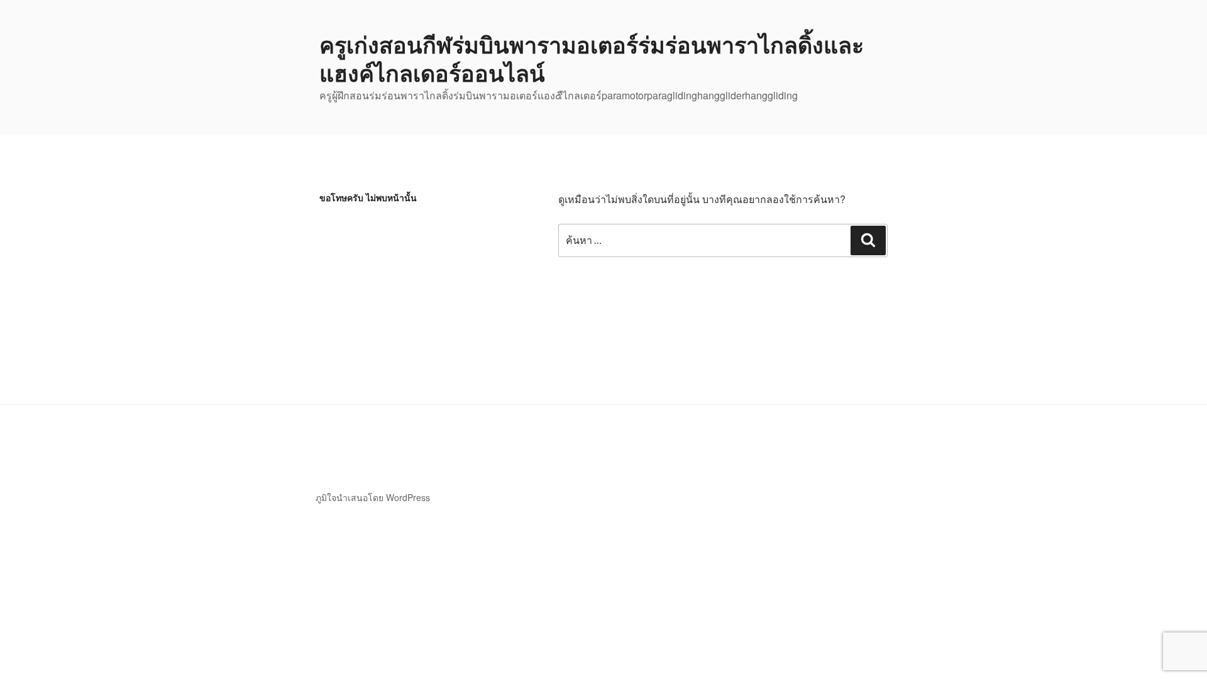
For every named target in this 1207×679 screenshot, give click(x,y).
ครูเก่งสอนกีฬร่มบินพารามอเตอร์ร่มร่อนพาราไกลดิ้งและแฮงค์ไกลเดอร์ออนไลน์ (591, 58)
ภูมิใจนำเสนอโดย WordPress (373, 497)
